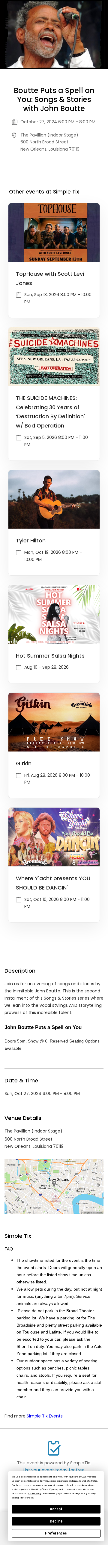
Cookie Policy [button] (34, 1493)
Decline (56, 1521)
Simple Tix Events (45, 1416)
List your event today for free (54, 1470)
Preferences (56, 1533)
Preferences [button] (26, 1497)
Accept (56, 1509)
